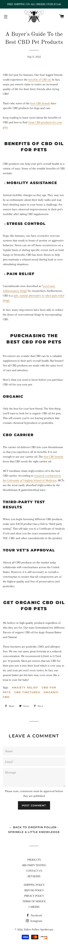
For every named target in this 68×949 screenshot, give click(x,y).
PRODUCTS (34, 859)
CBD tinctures (27, 692)
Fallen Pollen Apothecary (38, 929)
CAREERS (34, 907)
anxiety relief (25, 687)
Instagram (36, 921)
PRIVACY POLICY (34, 896)
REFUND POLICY (34, 890)
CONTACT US (34, 870)
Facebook (36, 915)
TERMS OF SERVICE (34, 901)
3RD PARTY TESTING (34, 865)
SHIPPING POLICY (34, 885)
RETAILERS (34, 876)
